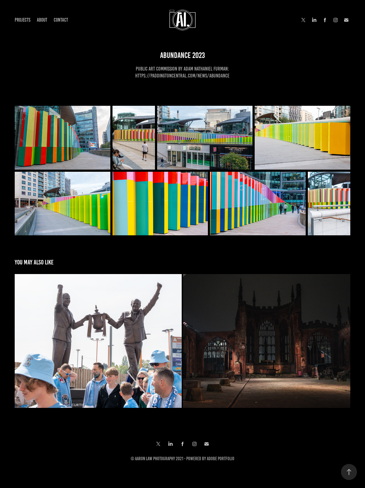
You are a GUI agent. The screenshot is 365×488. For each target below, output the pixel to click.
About (42, 20)
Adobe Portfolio (220, 458)
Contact (61, 20)
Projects (22, 20)
